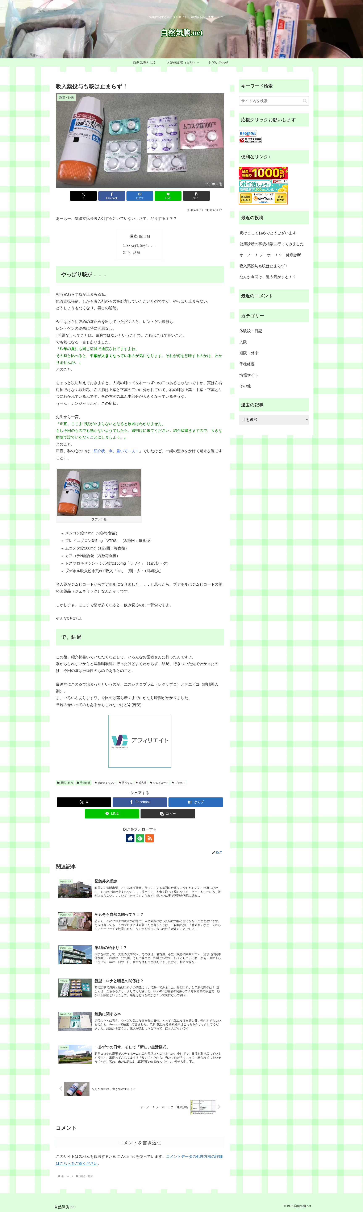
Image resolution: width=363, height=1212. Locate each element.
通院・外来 (66, 782)
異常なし (127, 782)
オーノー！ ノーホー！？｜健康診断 (270, 255)
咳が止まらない (106, 782)
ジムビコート (160, 782)
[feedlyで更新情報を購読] (140, 838)
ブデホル (180, 782)
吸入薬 (142, 782)
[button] (196, 196)
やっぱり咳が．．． (141, 246)
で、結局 (133, 252)
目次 (134, 236)
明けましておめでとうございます (267, 233)
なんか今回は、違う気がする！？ (267, 277)
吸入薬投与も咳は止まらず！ (264, 266)
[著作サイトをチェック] (130, 838)
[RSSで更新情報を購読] (149, 838)
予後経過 (85, 782)
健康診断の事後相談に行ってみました (271, 244)
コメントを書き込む (140, 1142)
